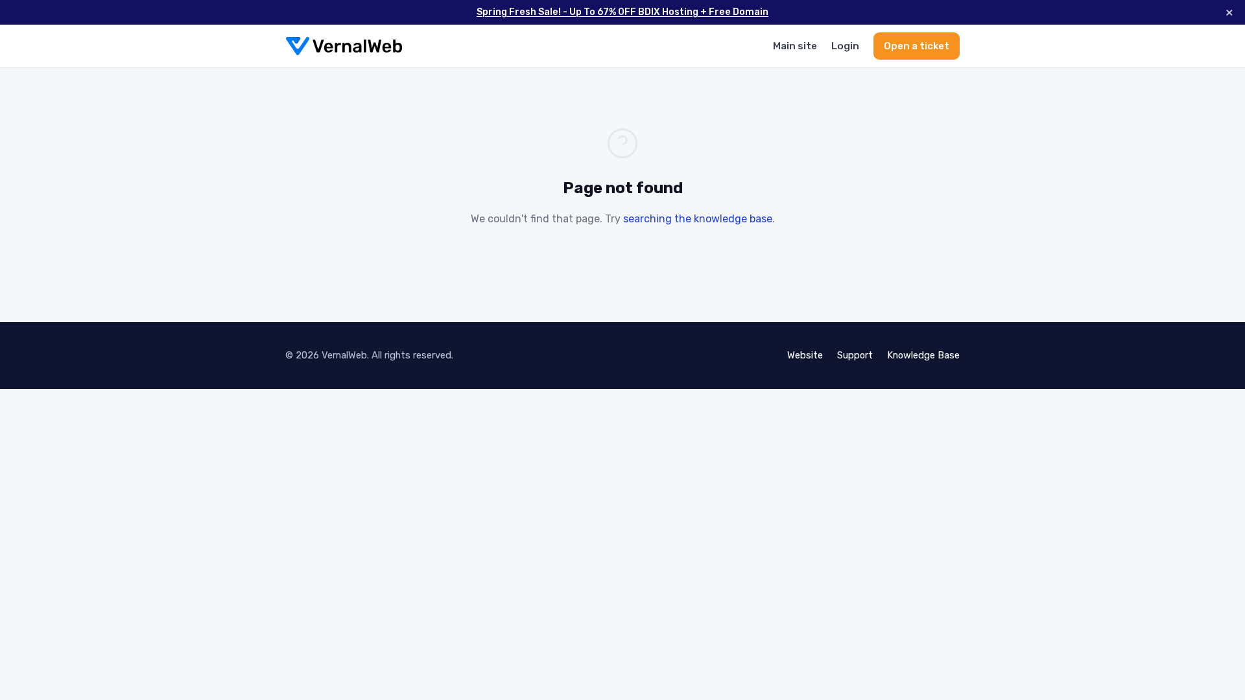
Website (805, 355)
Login (845, 46)
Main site (795, 46)
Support (855, 355)
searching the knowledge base (697, 219)
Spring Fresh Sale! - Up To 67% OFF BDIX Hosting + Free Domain (622, 12)
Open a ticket (916, 46)
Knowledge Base (923, 355)
